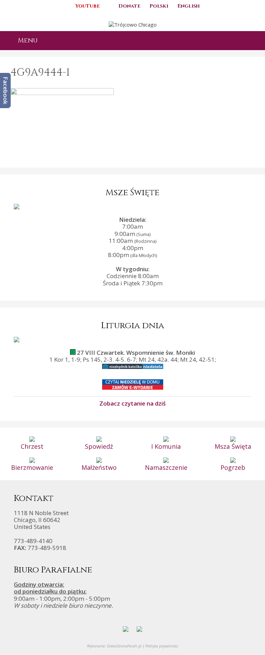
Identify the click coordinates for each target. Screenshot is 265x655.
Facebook (6, 90)
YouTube (87, 6)
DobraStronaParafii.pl (124, 646)
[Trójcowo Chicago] (133, 23)
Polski (158, 6)
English (188, 6)
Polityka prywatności (161, 646)
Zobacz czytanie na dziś (132, 403)
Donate (129, 6)
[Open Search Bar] (254, 40)
